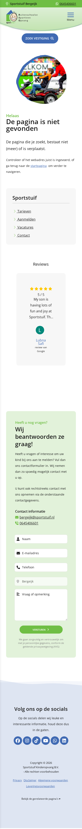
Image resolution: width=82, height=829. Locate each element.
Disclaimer (30, 780)
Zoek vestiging (37, 38)
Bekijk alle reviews (19, 381)
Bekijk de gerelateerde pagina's (39, 799)
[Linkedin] (64, 740)
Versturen (39, 629)
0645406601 (68, 4)
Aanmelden (26, 219)
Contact (23, 235)
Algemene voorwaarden (53, 780)
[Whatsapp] (55, 740)
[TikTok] (36, 740)
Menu (70, 19)
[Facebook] (18, 740)
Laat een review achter (58, 381)
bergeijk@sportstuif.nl (37, 517)
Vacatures (25, 227)
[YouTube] (45, 740)
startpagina (38, 166)
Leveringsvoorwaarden (40, 786)
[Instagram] (27, 740)
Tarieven (24, 211)
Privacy (17, 780)
